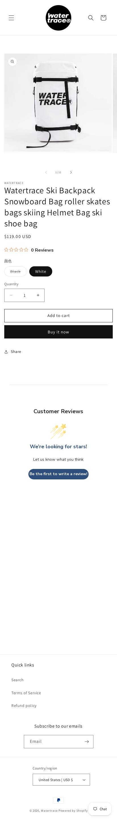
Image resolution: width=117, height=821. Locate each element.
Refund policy (24, 705)
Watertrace (49, 811)
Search (17, 679)
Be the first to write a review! (58, 474)
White (40, 271)
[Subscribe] (87, 741)
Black (18, 272)
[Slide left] (46, 172)
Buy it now (58, 332)
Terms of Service (26, 692)
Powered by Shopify (73, 811)
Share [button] (16, 351)
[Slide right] (71, 172)
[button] (11, 18)
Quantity (11, 284)
